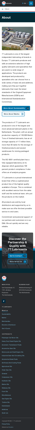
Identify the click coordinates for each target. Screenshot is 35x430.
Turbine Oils (6, 402)
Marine (4, 317)
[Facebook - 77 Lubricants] (4, 301)
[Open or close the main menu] (31, 3)
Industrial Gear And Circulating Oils (13, 355)
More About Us (16, 261)
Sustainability (6, 314)
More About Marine (11, 114)
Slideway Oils (6, 388)
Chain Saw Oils (6, 370)
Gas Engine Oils (7, 398)
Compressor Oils (7, 377)
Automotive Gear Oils (9, 348)
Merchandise (6, 321)
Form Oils (5, 391)
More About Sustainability (14, 108)
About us (5, 310)
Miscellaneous (6, 395)
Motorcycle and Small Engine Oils (12, 352)
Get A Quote (6, 328)
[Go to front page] (6, 3)
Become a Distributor (9, 325)
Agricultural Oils (7, 366)
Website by (7, 427)
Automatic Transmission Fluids (11, 345)
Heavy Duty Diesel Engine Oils (11, 341)
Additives (5, 409)
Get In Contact (16, 256)
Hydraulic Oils (6, 381)
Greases (4, 373)
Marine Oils (5, 384)
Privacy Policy (6, 424)
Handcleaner (6, 406)
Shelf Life (5, 413)
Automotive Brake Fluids (10, 359)
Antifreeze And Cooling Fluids (11, 363)
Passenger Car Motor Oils (10, 337)
